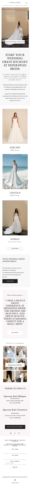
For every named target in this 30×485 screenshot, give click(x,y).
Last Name (15, 455)
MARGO (14, 239)
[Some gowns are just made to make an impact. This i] (21, 376)
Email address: (15, 461)
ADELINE (15, 147)
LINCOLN (15, 192)
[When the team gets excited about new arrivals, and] (21, 352)
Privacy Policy (23, 477)
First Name (15, 449)
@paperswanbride (15, 365)
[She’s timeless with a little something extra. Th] (9, 352)
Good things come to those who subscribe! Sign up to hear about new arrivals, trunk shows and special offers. (15, 443)
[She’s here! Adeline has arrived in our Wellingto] (9, 376)
